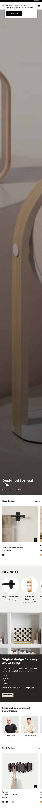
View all (37, 501)
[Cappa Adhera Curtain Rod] (20, 524)
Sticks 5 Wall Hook (9, 795)
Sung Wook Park (29, 736)
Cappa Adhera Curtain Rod (12, 548)
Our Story (7, 695)
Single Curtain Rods (10, 596)
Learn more (14, 13)
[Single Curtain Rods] (10, 585)
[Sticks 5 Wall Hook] (20, 771)
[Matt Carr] (10, 724)
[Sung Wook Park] (29, 724)
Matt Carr (10, 736)
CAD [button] (37, 1)
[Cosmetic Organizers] (29, 585)
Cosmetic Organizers (29, 597)
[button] (39, 5)
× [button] (35, 4)
